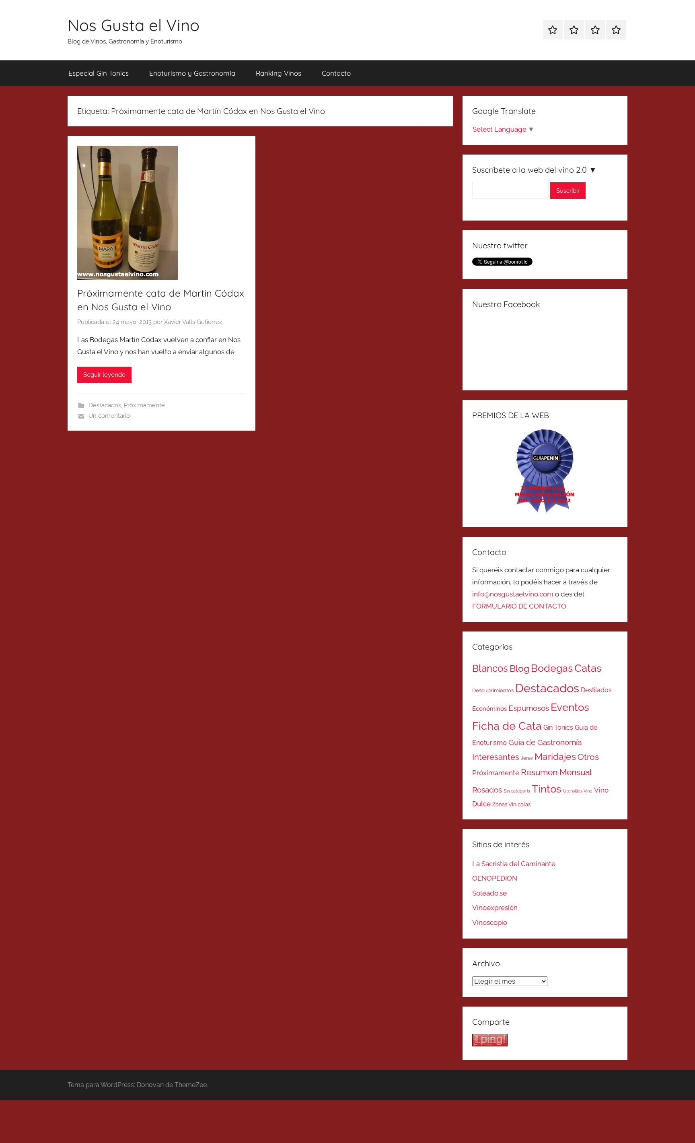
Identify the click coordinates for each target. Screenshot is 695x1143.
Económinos (489, 708)
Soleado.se (489, 893)
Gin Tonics (558, 727)
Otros (588, 757)
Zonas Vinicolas (511, 804)
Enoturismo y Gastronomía (192, 73)
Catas (588, 668)
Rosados (487, 789)
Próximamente (144, 405)
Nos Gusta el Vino (133, 25)
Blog (519, 668)
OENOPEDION (494, 878)
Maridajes (555, 756)
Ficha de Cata (507, 725)
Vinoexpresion (495, 908)
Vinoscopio (489, 922)
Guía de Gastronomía (545, 742)
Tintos (546, 789)
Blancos (490, 668)
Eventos (570, 707)
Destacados (104, 405)
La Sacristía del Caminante (513, 864)
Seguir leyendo (104, 374)
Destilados (596, 690)
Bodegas (552, 668)
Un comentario (109, 415)
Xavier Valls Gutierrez (193, 322)
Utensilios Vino (577, 790)
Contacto (336, 73)
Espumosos (528, 708)
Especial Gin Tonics (98, 73)
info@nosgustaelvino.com (512, 594)
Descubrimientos (493, 690)
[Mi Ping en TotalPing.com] (490, 1044)
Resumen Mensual (556, 772)
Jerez (527, 758)
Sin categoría (517, 790)
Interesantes (495, 757)
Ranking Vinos (278, 73)
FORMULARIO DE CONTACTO (519, 606)
